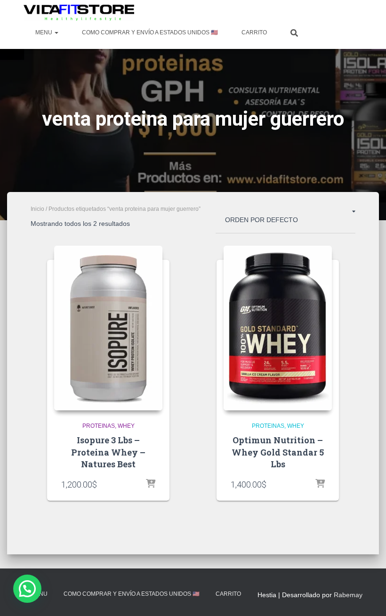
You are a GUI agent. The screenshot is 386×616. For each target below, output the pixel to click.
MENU (44, 32)
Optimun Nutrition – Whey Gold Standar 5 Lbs (278, 451)
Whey (126, 426)
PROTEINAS (98, 426)
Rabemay (348, 595)
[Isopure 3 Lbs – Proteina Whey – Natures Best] (108, 328)
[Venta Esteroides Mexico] (78, 13)
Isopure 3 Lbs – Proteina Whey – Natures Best (108, 451)
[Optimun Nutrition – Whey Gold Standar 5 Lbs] (278, 328)
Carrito (254, 32)
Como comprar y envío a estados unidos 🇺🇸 (150, 32)
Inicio (37, 209)
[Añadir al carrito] (150, 484)
